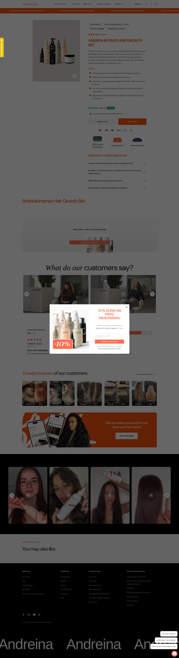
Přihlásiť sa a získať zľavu (109, 342)
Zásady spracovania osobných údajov (109, 348)
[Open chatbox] (174, 654)
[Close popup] (176, 629)
